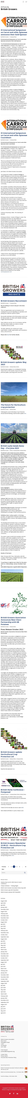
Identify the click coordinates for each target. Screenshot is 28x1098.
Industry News (13, 366)
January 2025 (4, 907)
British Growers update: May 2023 (13, 363)
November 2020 (5, 977)
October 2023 (4, 920)
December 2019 (5, 1000)
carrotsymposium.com (6, 271)
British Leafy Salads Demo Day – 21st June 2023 (12, 447)
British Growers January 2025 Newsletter (10, 892)
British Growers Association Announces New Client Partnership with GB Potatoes (13, 621)
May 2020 (3, 989)
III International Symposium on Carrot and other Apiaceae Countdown (14, 135)
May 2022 (3, 945)
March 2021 (4, 968)
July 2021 (3, 964)
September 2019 (5, 1002)
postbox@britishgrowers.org (7, 1051)
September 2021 (5, 960)
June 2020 (3, 987)
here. (4, 564)
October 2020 (4, 979)
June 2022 (3, 943)
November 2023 (5, 918)
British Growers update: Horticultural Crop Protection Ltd (11, 754)
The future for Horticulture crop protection (13, 406)
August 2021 (4, 962)
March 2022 (4, 949)
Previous (4, 866)
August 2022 (4, 939)
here (8, 334)
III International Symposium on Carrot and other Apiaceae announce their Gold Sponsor (14, 32)
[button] (26, 2)
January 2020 (4, 998)
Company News (13, 37)
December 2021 (5, 953)
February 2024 (4, 913)
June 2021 (3, 966)
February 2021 (4, 970)
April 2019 (3, 1013)
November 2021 (5, 956)
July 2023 (3, 924)
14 (25, 866)
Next (3, 869)
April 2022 (3, 947)
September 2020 (5, 981)
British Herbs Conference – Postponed (13, 790)
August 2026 (4, 901)
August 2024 (4, 911)
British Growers (5, 37)
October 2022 (4, 934)
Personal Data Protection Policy (8, 1057)
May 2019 (3, 1011)
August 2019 (4, 1004)
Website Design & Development (10, 1089)
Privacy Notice (4, 1056)
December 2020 (5, 975)
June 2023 (3, 926)
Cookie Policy (4, 1054)
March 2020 (4, 994)
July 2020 (3, 985)
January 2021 (4, 972)
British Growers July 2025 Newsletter (10, 890)
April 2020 (3, 992)
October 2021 (4, 958)
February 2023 (4, 930)
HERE (22, 807)
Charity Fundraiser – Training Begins (9, 885)
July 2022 (3, 941)
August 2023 (4, 922)
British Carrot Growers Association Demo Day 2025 (13, 888)
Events (17, 366)
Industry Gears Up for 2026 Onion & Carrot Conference (11, 882)
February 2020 (4, 996)
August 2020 (4, 983)
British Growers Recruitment (14, 301)
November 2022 (5, 932)
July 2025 (3, 905)
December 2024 (5, 909)
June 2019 (3, 1008)
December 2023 (5, 915)
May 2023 (3, 928)
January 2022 (4, 951)
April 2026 (3, 903)
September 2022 (5, 937)
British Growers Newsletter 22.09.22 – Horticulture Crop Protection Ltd (13, 845)
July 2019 (3, 1006)
